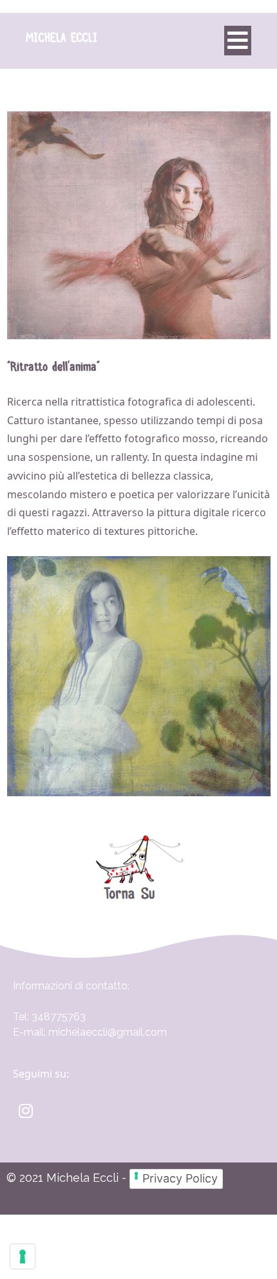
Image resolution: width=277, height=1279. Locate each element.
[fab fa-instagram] (25, 1110)
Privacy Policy (180, 1178)
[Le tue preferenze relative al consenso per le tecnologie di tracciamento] (22, 1256)
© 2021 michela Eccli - (67, 1177)
